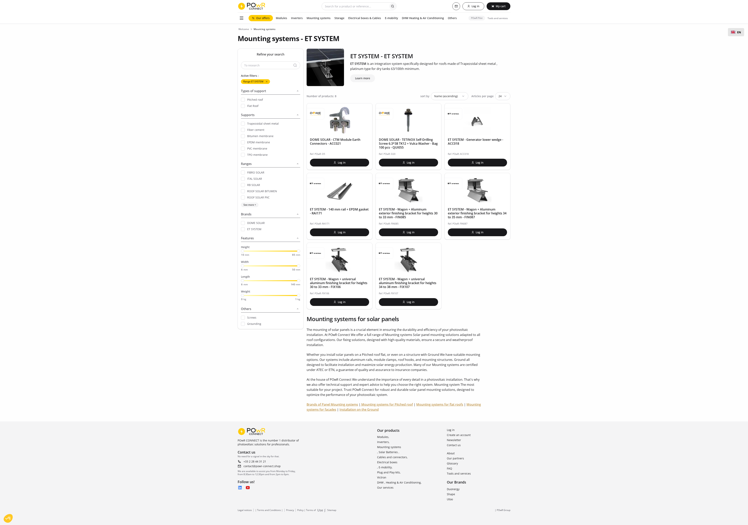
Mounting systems (389, 447)
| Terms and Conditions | (269, 510)
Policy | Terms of (306, 510)
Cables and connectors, (392, 457)
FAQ (449, 468)
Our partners (455, 458)
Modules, (383, 437)
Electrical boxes (387, 462)
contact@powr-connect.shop (262, 466)
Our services (385, 487)
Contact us (454, 445)
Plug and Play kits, (389, 472)
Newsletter (454, 440)
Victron (381, 477)
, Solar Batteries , (388, 452)
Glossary (452, 463)
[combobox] (736, 32)
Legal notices (245, 510)
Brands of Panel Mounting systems (332, 404)
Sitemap (331, 510)
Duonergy (453, 489)
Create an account (459, 435)
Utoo (450, 499)
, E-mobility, (385, 467)
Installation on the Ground (359, 409)
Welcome (243, 29)
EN (739, 32)
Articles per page (482, 96)
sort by (424, 96)
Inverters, (383, 442)
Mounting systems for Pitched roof (387, 404)
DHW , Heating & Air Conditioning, (399, 482)
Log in (451, 430)
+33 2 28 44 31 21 (254, 461)
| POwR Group (502, 510)
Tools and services (459, 473)
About (451, 453)
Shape (451, 494)
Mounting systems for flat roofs (439, 404)
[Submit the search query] (392, 6)
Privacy (290, 510)
